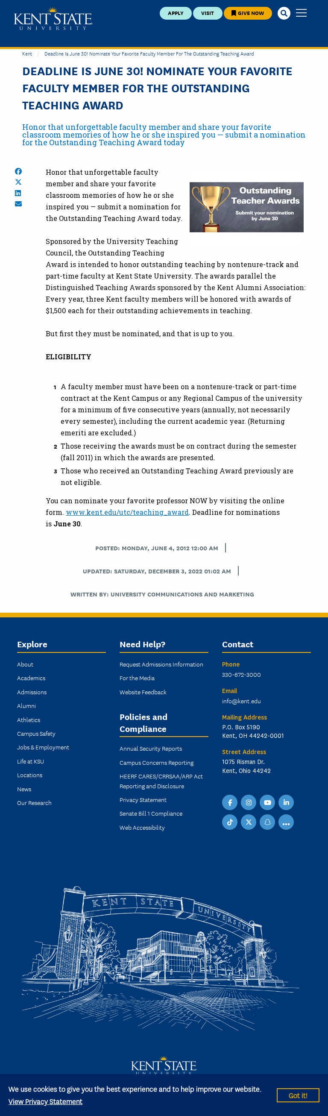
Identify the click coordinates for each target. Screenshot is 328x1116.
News (24, 788)
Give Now (250, 12)
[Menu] (301, 13)
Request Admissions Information (161, 664)
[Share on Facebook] (18, 171)
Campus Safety (36, 733)
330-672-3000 (241, 674)
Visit (207, 12)
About (25, 664)
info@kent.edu (241, 700)
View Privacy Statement (45, 1100)
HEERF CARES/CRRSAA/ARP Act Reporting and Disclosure (161, 780)
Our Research (34, 802)
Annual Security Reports (151, 748)
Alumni (26, 705)
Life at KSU (30, 761)
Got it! (298, 1095)
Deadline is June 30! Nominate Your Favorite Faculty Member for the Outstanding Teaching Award (149, 53)
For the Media (137, 677)
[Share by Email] (18, 204)
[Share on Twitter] (18, 182)
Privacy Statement (143, 799)
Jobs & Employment (43, 747)
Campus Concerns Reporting (156, 762)
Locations (29, 774)
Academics (31, 677)
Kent (27, 53)
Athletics (28, 719)
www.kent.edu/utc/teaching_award (127, 512)
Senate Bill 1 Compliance (151, 813)
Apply (176, 12)
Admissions (32, 691)
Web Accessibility (142, 827)
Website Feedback (143, 691)
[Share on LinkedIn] (18, 193)
